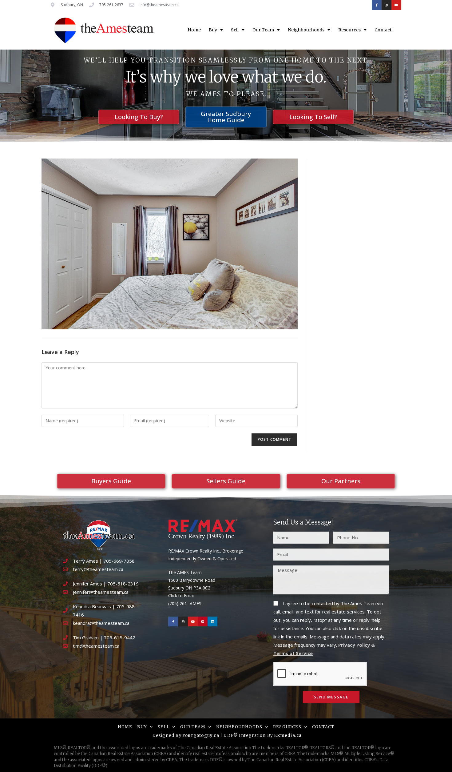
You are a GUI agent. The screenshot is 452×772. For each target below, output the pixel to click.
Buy (213, 30)
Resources (349, 30)
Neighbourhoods (306, 30)
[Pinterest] (203, 621)
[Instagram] (386, 5)
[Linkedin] (212, 621)
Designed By (168, 735)
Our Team (263, 30)
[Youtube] (396, 5)
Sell (235, 30)
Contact (383, 30)
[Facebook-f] (377, 5)
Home (194, 30)
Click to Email (181, 595)
